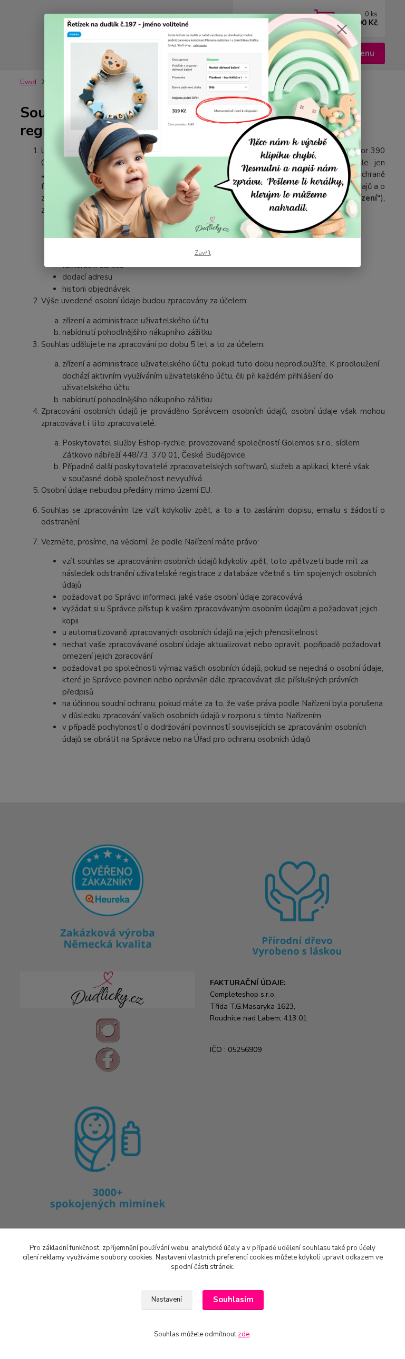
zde (243, 1334)
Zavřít (203, 253)
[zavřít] (341, 30)
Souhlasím (233, 1299)
